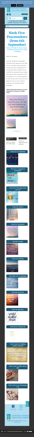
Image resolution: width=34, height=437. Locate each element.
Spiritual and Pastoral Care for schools (18, 49)
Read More (20, 5)
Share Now (17, 131)
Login (24, 14)
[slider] (31, 431)
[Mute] (27, 431)
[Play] (2, 431)
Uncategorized (17, 51)
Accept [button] (13, 5)
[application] (17, 431)
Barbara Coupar (23, 48)
